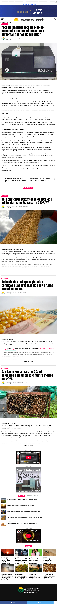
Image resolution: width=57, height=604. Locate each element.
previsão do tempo (42, 348)
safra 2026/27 (4, 253)
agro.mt (9, 39)
